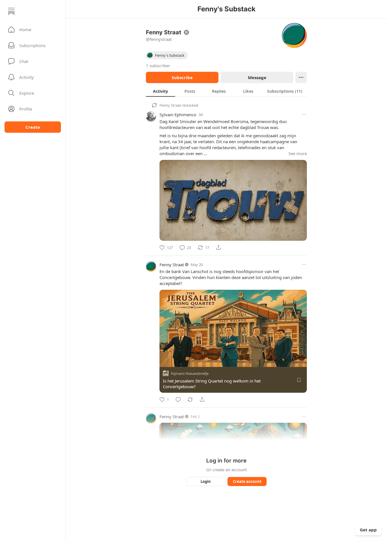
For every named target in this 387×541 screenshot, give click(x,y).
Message (257, 77)
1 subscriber (158, 65)
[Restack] (190, 399)
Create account (247, 481)
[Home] (11, 11)
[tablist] (226, 91)
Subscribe (182, 77)
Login (206, 481)
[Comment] (178, 399)
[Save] (298, 379)
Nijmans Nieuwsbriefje (190, 373)
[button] (33, 29)
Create (32, 127)
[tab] (160, 91)
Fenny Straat (170, 105)
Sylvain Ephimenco (178, 114)
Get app (368, 529)
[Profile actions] (301, 77)
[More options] (304, 114)
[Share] (218, 247)
